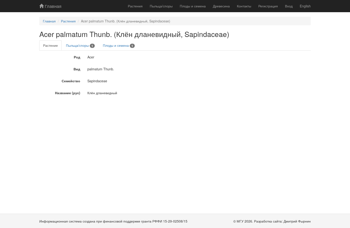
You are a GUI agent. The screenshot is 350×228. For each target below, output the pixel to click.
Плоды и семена (193, 6)
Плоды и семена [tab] (118, 45)
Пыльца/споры (161, 6)
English (305, 6)
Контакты (244, 6)
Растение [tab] (50, 45)
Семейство (71, 80)
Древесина (221, 6)
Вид (77, 69)
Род (77, 57)
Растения (135, 6)
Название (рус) (67, 92)
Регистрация (268, 6)
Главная (52, 6)
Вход (289, 6)
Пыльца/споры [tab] (79, 45)
